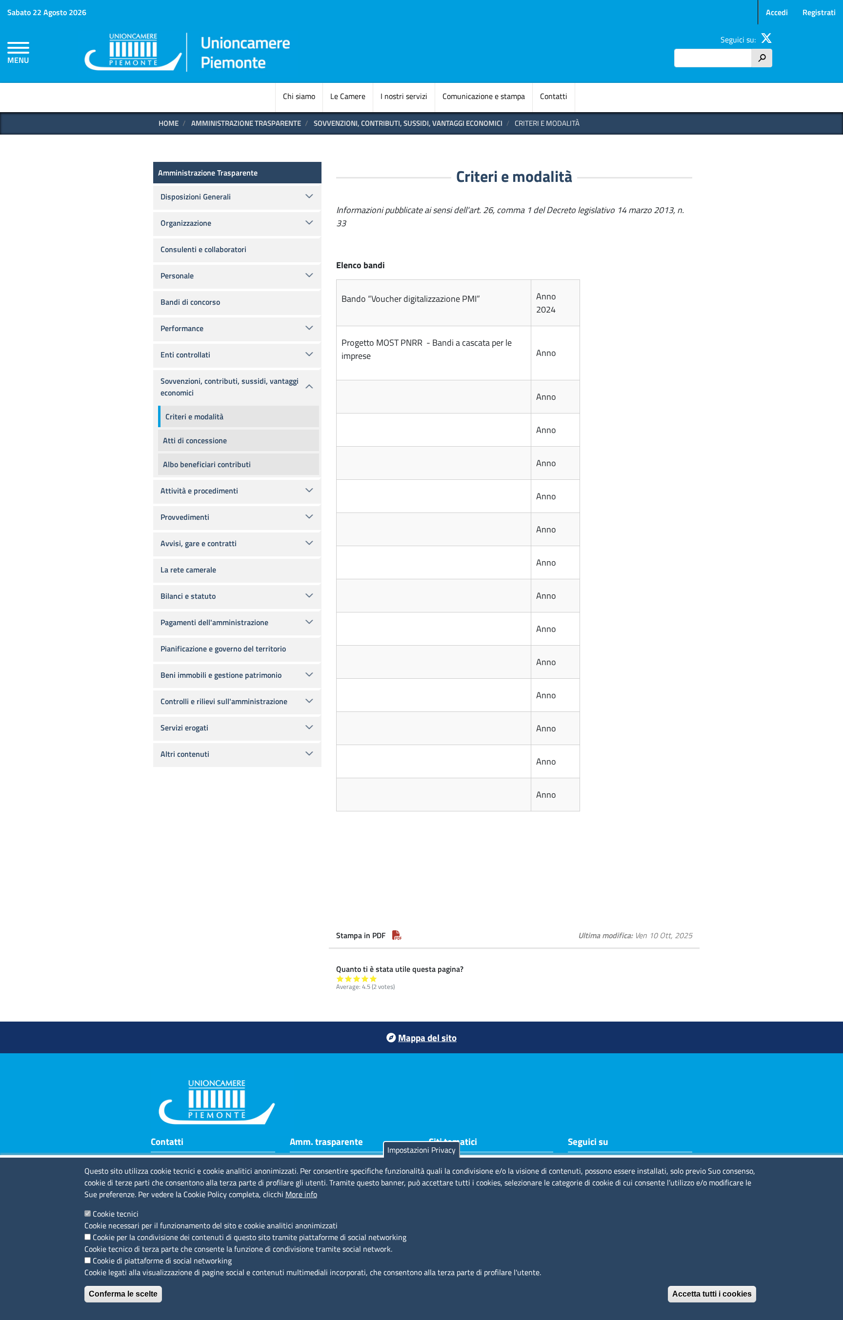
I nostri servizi (404, 96)
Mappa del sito (427, 1037)
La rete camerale (188, 569)
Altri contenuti (185, 754)
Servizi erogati (184, 727)
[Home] (188, 53)
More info (301, 1194)
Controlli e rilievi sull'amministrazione (224, 701)
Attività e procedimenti (199, 490)
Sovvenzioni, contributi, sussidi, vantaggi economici (408, 123)
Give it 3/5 (357, 978)
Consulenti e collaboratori (203, 249)
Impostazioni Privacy (421, 1150)
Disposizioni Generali (196, 196)
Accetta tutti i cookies (712, 1294)
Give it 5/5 (373, 978)
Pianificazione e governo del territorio (223, 648)
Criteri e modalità (194, 416)
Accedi (777, 12)
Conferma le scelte (123, 1294)
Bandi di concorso (190, 302)
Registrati (819, 12)
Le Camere (347, 96)
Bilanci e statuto (188, 596)
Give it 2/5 (348, 978)
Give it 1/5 (340, 978)
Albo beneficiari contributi (207, 464)
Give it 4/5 (365, 978)
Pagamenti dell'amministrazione (214, 622)
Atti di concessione (195, 440)
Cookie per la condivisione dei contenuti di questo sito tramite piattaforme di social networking (249, 1237)
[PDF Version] (397, 935)
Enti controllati (185, 354)
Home (169, 123)
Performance (182, 328)
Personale (177, 275)
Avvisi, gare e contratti (199, 543)
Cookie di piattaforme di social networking (162, 1260)
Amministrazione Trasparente (246, 123)
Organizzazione (186, 223)
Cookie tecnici (116, 1214)
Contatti (553, 96)
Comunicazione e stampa (483, 96)
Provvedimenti (185, 517)
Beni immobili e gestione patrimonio (221, 675)
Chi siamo (299, 96)
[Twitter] (766, 39)
